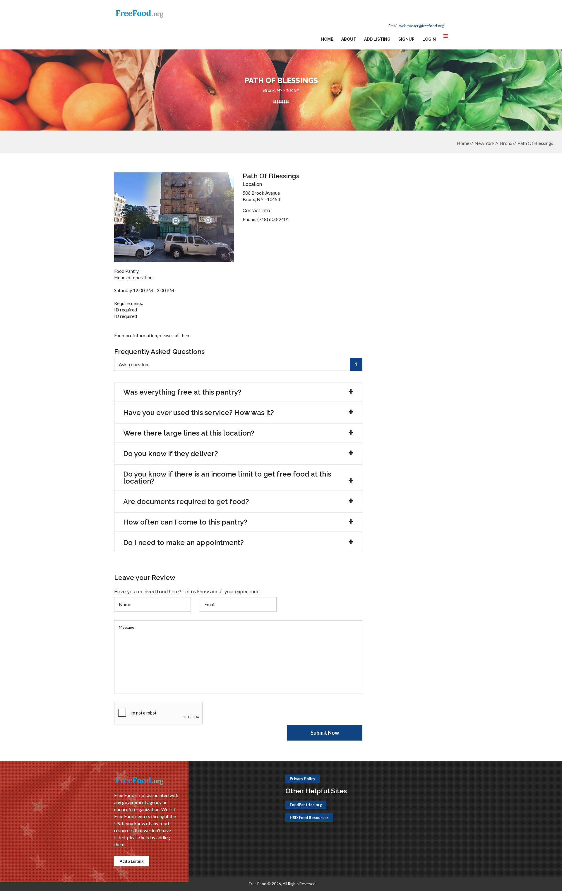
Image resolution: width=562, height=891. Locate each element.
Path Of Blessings (535, 143)
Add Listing (377, 39)
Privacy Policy (302, 778)
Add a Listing (132, 861)
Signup (406, 39)
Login (429, 39)
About (348, 39)
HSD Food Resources (309, 817)
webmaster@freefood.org (421, 25)
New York (484, 143)
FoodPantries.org (306, 804)
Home (327, 39)
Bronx (506, 143)
